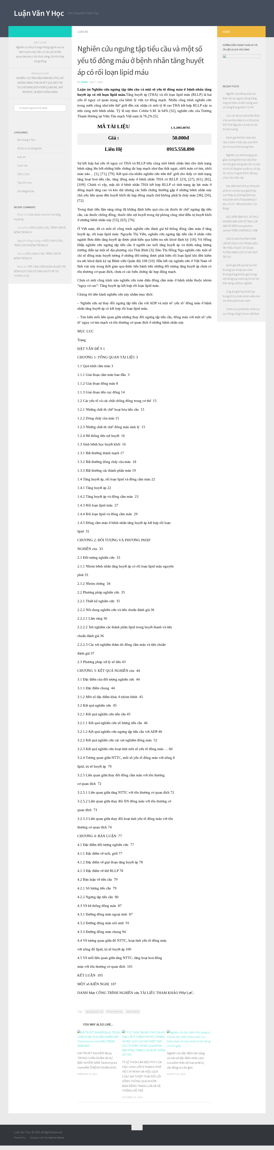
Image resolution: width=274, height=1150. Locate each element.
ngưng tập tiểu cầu (94, 1011)
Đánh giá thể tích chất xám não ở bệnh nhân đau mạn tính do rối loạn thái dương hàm (240, 142)
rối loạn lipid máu (115, 1011)
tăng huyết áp (132, 1011)
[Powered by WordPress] (27, 1137)
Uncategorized (25, 191)
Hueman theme (56, 1137)
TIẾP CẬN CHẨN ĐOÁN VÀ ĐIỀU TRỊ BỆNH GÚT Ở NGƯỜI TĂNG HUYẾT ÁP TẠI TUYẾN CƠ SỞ (40, 271)
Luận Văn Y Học (39, 13)
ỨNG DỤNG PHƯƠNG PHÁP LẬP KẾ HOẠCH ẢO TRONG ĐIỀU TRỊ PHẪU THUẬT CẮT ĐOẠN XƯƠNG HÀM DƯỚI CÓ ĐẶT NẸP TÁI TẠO (240, 248)
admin (84, 82)
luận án (82, 31)
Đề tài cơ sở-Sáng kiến (29, 148)
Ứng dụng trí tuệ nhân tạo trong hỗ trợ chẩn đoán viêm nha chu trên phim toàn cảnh (241, 296)
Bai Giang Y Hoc (26, 140)
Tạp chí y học (24, 182)
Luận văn (22, 165)
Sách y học (23, 174)
